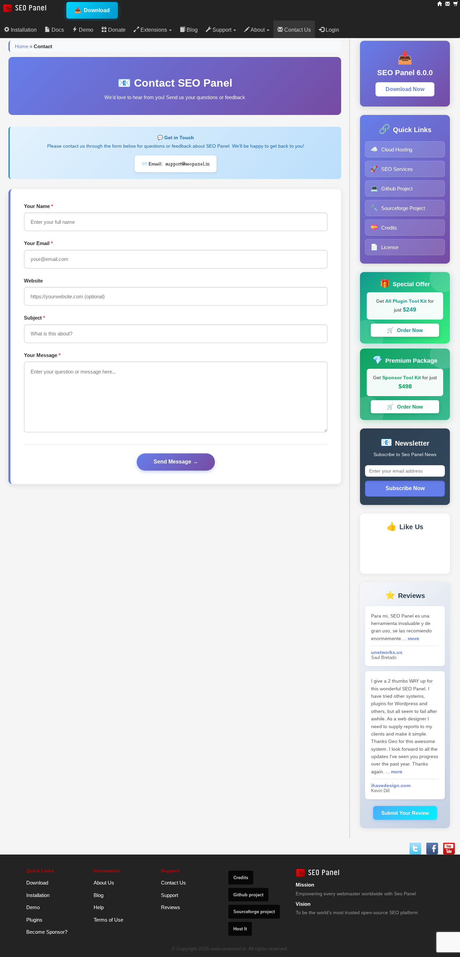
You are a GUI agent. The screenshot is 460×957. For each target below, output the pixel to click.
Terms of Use (108, 920)
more (413, 638)
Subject (34, 318)
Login (331, 30)
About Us (104, 883)
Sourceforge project (254, 911)
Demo (85, 30)
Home (21, 46)
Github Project (391, 188)
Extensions (153, 30)
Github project (248, 894)
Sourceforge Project (397, 208)
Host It (240, 928)
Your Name (38, 206)
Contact (43, 46)
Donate (116, 30)
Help (99, 907)
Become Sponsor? (46, 932)
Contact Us (297, 30)
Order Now (405, 330)
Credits (383, 227)
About (258, 30)
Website (33, 280)
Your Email (38, 243)
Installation (23, 30)
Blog (191, 30)
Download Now (405, 89)
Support (222, 30)
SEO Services (391, 169)
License (384, 247)
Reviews (170, 907)
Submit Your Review (405, 813)
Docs (57, 30)
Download (92, 10)
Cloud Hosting (391, 149)
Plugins (34, 920)
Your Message (42, 355)
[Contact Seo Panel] (447, 4)
